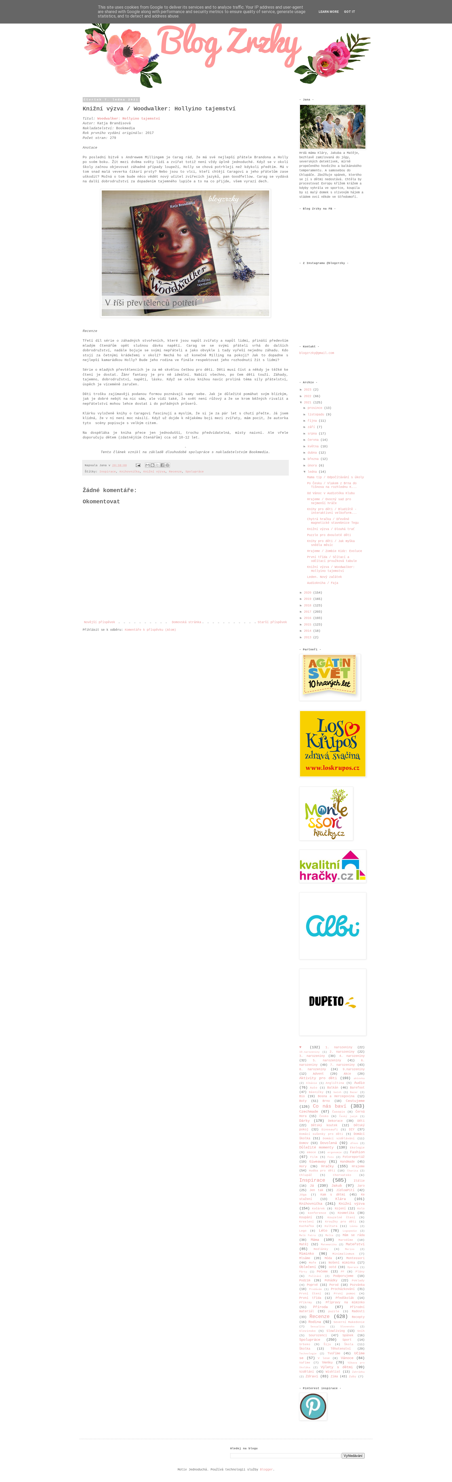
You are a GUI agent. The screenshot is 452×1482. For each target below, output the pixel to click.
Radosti (358, 1311)
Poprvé (312, 1285)
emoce (311, 1152)
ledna (313, 472)
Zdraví (312, 1376)
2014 (308, 631)
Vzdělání (306, 1372)
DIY (351, 1129)
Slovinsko (307, 1331)
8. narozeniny (312, 1069)
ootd (332, 1267)
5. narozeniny (327, 1060)
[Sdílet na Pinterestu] (167, 465)
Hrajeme (358, 1166)
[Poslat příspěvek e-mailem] (138, 465)
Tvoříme (333, 1353)
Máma (315, 1240)
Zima (334, 1376)
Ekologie (357, 1147)
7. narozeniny (342, 1065)
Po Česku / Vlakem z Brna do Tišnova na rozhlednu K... (332, 485)
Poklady (358, 1280)
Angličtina (335, 1083)
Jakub (336, 1186)
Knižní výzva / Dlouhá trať (331, 529)
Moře (312, 1262)
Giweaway (317, 1161)
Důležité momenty (316, 1147)
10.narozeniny (309, 1052)
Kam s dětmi (332, 1195)
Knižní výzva (154, 471)
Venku (327, 1362)
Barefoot (357, 1088)
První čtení (310, 1293)
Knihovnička (130, 471)
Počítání (315, 1276)
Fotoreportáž (354, 1157)
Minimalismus (343, 1253)
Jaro (361, 1186)
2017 (308, 612)
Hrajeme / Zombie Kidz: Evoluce (334, 551)
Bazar (354, 1092)
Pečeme (322, 1271)
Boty (303, 1101)
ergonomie (334, 1152)
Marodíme (345, 1240)
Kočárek (318, 1208)
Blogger (266, 1470)
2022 (308, 396)
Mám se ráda (354, 1235)
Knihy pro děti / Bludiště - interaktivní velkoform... (332, 511)
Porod (333, 1285)
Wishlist (333, 1372)
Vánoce (347, 1358)
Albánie (311, 1083)
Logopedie (350, 1231)
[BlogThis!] (152, 465)
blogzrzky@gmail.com (316, 353)
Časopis (338, 1111)
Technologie (308, 1353)
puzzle (333, 1311)
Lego (303, 1230)
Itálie (359, 1181)
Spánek (347, 1335)
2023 (308, 390)
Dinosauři (329, 1129)
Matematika (329, 1244)
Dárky (304, 1121)
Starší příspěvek (272, 622)
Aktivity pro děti (318, 1078)
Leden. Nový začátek (324, 577)
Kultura (331, 1226)
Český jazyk (348, 1116)
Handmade (347, 1162)
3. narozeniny (312, 1056)
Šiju (327, 1344)
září (312, 427)
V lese (324, 1358)
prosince (316, 408)
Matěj (303, 1244)
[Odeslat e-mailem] (147, 465)
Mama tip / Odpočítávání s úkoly (335, 477)
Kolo (361, 1208)
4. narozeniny (352, 1056)
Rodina (314, 1322)
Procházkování (343, 1289)
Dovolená (328, 1143)
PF (342, 1271)
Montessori (355, 1258)
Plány (360, 1271)
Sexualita (317, 1326)
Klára (340, 1199)
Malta (329, 1235)
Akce (347, 1074)
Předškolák (345, 1298)
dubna (313, 453)
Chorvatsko (342, 1175)
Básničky (316, 1092)
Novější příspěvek (99, 622)
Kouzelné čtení (341, 1217)
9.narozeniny (354, 1069)
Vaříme (304, 1362)
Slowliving (335, 1331)
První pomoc (345, 1293)
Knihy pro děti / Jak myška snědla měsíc (331, 543)
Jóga (303, 1194)
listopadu (317, 414)
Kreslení (306, 1221)
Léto (323, 1231)
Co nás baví (330, 1106)
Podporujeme (343, 1276)
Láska (354, 1226)
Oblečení (307, 1267)
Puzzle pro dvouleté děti (329, 535)
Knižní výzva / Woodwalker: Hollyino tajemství (331, 569)
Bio (302, 1096)
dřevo (354, 1143)
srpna (313, 434)
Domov (303, 1143)
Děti (361, 1121)
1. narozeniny (338, 1047)
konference (317, 1213)
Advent (318, 1074)
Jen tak (316, 1190)
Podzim (304, 1280)
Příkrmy (305, 1302)
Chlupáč (305, 1175)
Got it (349, 12)
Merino (349, 1249)
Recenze (175, 471)
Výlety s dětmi (337, 1367)
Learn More (329, 12)
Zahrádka (358, 1372)
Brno (326, 1101)
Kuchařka (306, 1226)
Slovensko (347, 1326)
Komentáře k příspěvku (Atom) (150, 630)
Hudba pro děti (322, 1170)
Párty (303, 1271)
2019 (308, 599)
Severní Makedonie (349, 1322)
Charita (352, 1170)
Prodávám (315, 1289)
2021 (308, 402)
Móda (328, 1258)
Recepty (358, 1317)
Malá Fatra (307, 1235)
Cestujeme (355, 1101)
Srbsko (304, 1344)
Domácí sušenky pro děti (321, 1134)
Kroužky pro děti (341, 1221)
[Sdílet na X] (157, 465)
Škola (348, 1344)
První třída (310, 1298)
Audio (359, 1083)
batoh (337, 1092)
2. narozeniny (342, 1052)
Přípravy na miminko (345, 1302)
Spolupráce (194, 471)
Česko (324, 1116)
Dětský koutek (324, 1125)
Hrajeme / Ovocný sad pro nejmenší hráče (329, 501)
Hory (303, 1166)
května (314, 446)
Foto (330, 1157)
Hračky (327, 1166)
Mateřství (355, 1244)
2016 (308, 618)
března (314, 459)
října (313, 421)
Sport (347, 1340)
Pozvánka (357, 1285)
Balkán (332, 1088)
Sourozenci (318, 1335)
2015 (308, 625)
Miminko (306, 1254)
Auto (313, 1087)
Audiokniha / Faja (322, 583)
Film (314, 1157)
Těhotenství (341, 1349)
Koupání (305, 1217)
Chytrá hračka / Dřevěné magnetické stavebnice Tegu (333, 521)
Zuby (352, 1376)
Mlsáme (304, 1258)
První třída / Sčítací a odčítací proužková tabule (332, 559)
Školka (304, 1349)
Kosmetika (346, 1213)
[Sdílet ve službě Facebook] (162, 465)
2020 (308, 593)
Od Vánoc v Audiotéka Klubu (331, 493)
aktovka (359, 1078)
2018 (308, 605)
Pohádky (331, 1280)
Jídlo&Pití (345, 1190)
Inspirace (107, 471)
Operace (352, 1267)
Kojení (340, 1208)
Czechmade (308, 1111)
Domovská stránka (186, 622)
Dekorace (335, 1121)
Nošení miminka (342, 1263)
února (313, 465)
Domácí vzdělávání (339, 1138)
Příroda (320, 1307)
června (314, 440)
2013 (308, 637)
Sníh (361, 1331)
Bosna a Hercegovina (336, 1096)
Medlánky (321, 1249)
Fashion (357, 1152)
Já (312, 1186)
